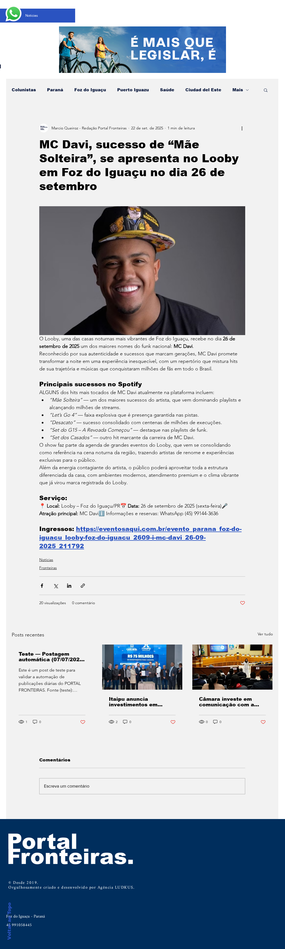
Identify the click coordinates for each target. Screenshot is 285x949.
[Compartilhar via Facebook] (42, 585)
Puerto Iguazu (133, 89)
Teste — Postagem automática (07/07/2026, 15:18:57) (52, 656)
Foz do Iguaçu (90, 89)
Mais (237, 89)
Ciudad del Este (203, 89)
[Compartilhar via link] (82, 585)
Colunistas (24, 89)
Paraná (55, 89)
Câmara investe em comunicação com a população (226, 701)
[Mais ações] (242, 128)
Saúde (167, 89)
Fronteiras (48, 567)
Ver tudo (265, 633)
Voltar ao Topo (9, 921)
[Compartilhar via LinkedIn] (69, 585)
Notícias (46, 559)
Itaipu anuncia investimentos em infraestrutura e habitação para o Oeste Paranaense (141, 701)
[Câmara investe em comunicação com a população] (232, 667)
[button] (265, 90)
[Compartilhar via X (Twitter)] (55, 585)
